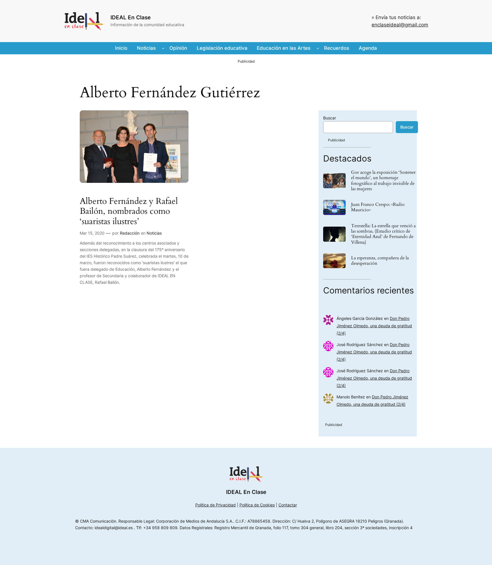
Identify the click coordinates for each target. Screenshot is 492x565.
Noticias (154, 233)
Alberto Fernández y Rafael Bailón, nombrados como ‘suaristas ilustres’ (129, 211)
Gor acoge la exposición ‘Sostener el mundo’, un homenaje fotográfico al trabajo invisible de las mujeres (383, 181)
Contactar (287, 504)
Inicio (121, 48)
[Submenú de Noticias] (163, 48)
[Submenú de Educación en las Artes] (317, 48)
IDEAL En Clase (130, 17)
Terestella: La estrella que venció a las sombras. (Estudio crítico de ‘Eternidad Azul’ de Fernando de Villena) (383, 234)
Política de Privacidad (215, 504)
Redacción (130, 233)
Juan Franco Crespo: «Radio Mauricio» (378, 207)
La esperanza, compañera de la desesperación (380, 260)
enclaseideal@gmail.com (400, 25)
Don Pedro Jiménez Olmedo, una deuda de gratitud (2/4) (374, 326)
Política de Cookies (257, 504)
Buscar (329, 117)
